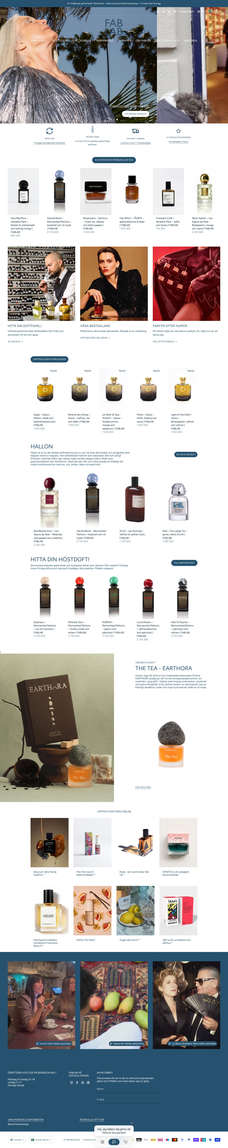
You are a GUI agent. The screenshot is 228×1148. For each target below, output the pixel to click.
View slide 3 (117, 119)
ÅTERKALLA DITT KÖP (92, 1119)
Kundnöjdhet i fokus (178, 141)
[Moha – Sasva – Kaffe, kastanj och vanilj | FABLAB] (148, 389)
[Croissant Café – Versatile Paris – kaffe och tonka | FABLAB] (168, 191)
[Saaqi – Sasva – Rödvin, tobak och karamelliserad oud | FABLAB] (45, 389)
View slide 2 (114, 119)
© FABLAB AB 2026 (72, 1140)
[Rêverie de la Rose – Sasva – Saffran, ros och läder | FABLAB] (79, 389)
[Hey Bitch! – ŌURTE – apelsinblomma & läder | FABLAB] (132, 191)
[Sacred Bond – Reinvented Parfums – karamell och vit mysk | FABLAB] (59, 191)
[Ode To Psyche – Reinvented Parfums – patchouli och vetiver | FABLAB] (182, 597)
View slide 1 (111, 119)
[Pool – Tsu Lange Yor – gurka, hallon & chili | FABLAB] (178, 499)
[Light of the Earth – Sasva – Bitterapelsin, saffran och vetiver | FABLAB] (182, 389)
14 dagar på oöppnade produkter (49, 143)
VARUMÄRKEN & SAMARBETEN (26, 1119)
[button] (39, 41)
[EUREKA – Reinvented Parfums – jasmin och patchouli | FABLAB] (114, 597)
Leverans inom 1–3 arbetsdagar (136, 143)
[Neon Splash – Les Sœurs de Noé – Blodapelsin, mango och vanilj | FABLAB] (204, 191)
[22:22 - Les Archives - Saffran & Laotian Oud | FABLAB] (135, 499)
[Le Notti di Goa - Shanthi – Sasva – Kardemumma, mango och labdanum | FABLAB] (114, 389)
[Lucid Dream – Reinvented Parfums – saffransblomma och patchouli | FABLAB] (148, 597)
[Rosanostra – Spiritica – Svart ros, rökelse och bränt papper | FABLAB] (96, 191)
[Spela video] (37, 1043)
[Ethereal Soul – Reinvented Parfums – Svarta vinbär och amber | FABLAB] (79, 597)
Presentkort (187, 11)
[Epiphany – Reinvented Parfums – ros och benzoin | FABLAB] (45, 597)
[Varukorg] (218, 27)
